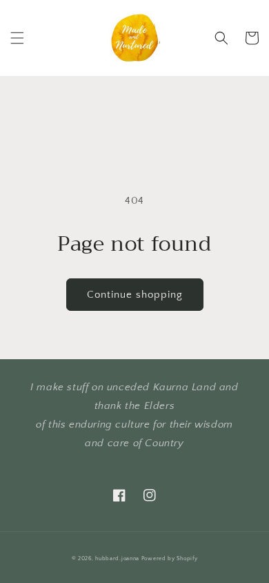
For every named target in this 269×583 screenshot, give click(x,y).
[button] (17, 38)
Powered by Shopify (169, 558)
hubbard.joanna (117, 558)
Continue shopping (135, 294)
